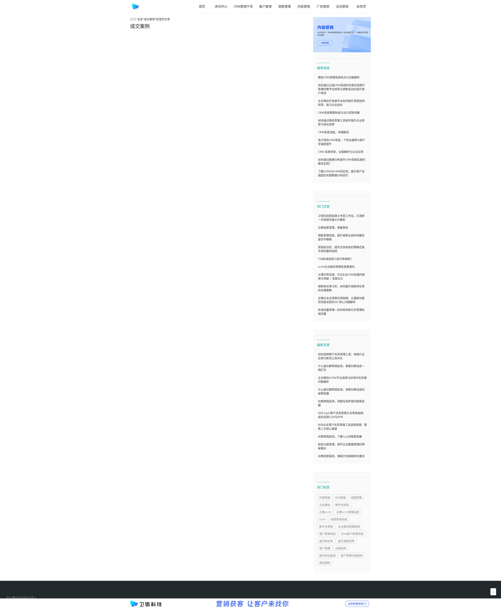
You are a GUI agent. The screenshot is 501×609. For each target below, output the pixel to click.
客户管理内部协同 (352, 555)
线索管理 (356, 497)
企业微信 (324, 505)
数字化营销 (326, 526)
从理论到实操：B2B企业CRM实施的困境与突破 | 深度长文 (341, 276)
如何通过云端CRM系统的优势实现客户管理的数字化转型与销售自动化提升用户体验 (341, 89)
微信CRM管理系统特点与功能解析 (339, 77)
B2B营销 (340, 497)
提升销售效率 (346, 541)
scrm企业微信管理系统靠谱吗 (336, 266)
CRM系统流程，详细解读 (333, 132)
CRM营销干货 (243, 6)
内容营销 (303, 6)
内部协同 (340, 548)
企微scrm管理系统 (347, 512)
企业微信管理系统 (349, 526)
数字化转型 (342, 505)
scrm (322, 519)
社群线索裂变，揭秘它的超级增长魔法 (341, 456)
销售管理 (284, 6)
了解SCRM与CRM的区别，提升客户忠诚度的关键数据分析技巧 (341, 173)
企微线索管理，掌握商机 (333, 227)
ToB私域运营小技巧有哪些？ (335, 259)
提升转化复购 (327, 555)
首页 (202, 6)
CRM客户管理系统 (352, 534)
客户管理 (265, 6)
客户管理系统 (327, 534)
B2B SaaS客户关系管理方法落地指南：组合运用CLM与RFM (342, 415)
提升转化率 (326, 541)
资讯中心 (221, 6)
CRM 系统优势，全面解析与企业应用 (340, 152)
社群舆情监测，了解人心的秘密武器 (340, 436)
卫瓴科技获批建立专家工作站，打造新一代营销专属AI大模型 (341, 217)
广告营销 (323, 6)
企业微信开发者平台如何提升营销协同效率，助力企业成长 (341, 103)
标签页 (361, 6)
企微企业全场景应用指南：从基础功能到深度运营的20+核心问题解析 (341, 300)
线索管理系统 (339, 519)
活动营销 (342, 6)
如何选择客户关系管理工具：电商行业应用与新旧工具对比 (341, 356)
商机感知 (324, 563)
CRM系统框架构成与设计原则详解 (339, 112)
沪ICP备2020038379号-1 (21, 597)
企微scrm (325, 512)
